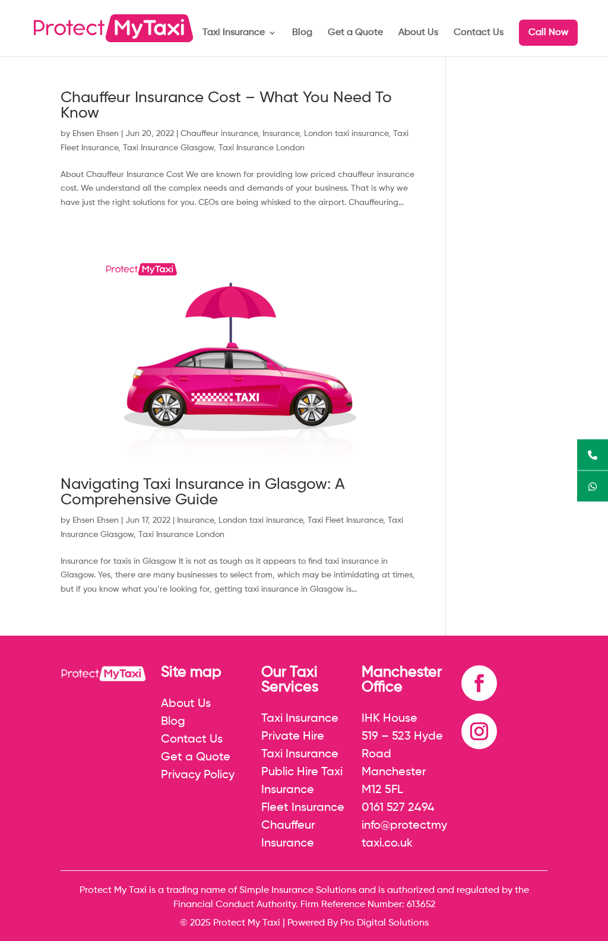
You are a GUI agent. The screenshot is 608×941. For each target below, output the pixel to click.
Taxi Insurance (233, 33)
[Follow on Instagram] (479, 731)
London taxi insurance (346, 134)
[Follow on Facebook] (479, 683)
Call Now (548, 32)
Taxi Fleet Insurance (345, 520)
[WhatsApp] (592, 486)
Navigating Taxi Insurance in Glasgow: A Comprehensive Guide (203, 492)
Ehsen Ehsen (95, 134)
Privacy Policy (198, 775)
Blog (302, 33)
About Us (418, 33)
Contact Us (479, 33)
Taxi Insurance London (261, 148)
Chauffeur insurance (219, 134)
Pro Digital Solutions (384, 923)
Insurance (280, 134)
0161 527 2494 (398, 808)
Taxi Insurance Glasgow (168, 148)
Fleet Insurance (302, 808)
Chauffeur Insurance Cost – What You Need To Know (226, 105)
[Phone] (592, 455)
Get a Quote (355, 33)
